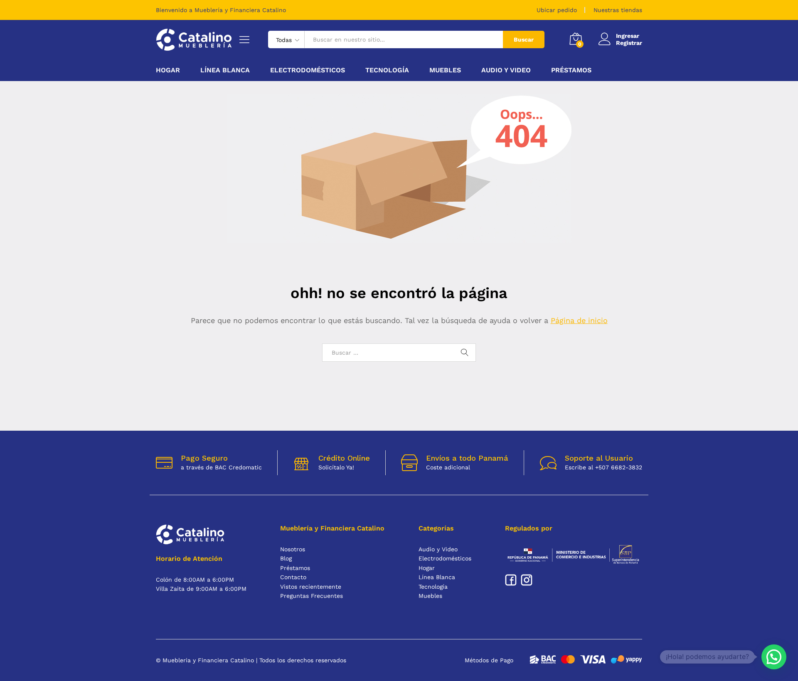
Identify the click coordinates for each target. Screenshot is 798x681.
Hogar (427, 568)
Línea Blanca (437, 577)
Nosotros (292, 549)
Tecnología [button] (387, 70)
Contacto (293, 577)
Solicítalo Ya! (336, 467)
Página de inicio (579, 320)
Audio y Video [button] (506, 70)
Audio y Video (438, 549)
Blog (286, 558)
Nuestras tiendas (618, 10)
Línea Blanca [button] (225, 70)
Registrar (629, 42)
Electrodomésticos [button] (307, 70)
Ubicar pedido (557, 10)
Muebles (430, 595)
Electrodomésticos (445, 558)
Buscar (524, 39)
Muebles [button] (445, 70)
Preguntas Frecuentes (311, 595)
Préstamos (571, 70)
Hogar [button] (168, 70)
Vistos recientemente (310, 586)
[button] (773, 656)
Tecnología (433, 586)
